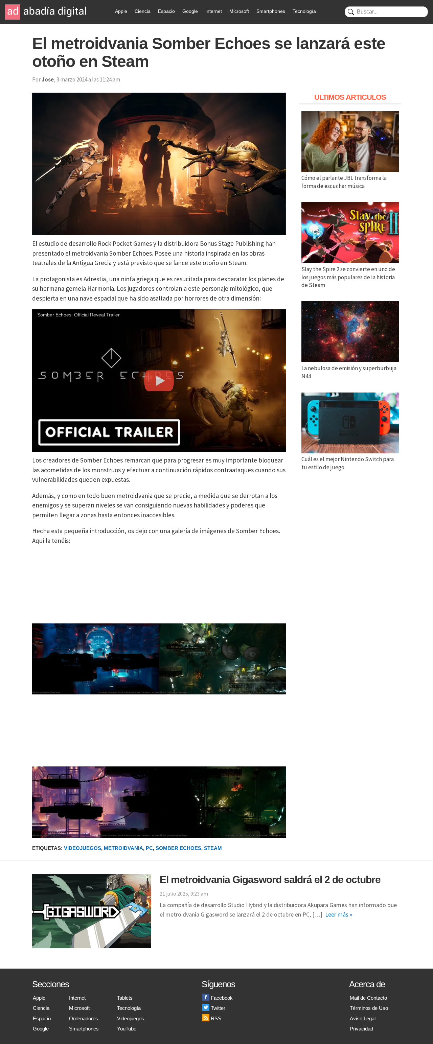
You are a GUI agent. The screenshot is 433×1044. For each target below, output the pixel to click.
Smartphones (270, 11)
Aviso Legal (362, 1018)
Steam (213, 848)
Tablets (125, 998)
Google (190, 11)
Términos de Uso (369, 1008)
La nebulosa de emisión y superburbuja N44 (348, 372)
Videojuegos (82, 848)
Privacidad (361, 1028)
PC (149, 848)
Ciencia (143, 11)
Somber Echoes (178, 848)
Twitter (218, 1008)
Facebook (222, 998)
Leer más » (338, 914)
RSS (216, 1018)
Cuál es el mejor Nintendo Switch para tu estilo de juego (347, 463)
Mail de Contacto (368, 998)
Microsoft (239, 11)
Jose (48, 79)
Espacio (166, 11)
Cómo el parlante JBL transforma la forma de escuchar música (344, 182)
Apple (121, 11)
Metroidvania (123, 848)
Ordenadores (83, 1018)
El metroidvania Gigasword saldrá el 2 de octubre (270, 879)
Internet (213, 11)
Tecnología (304, 11)
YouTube (126, 1028)
